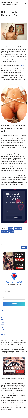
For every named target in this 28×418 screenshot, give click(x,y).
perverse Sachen (12, 175)
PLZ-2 (2, 315)
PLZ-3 (2, 317)
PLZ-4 (2, 18)
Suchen (3, 244)
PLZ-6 (2, 324)
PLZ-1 (2, 312)
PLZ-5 (2, 322)
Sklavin (12, 231)
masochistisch (18, 228)
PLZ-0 (2, 310)
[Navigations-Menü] (25, 3)
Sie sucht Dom (5, 231)
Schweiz (3, 334)
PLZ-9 (2, 332)
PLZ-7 (2, 327)
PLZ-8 (2, 329)
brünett (11, 228)
